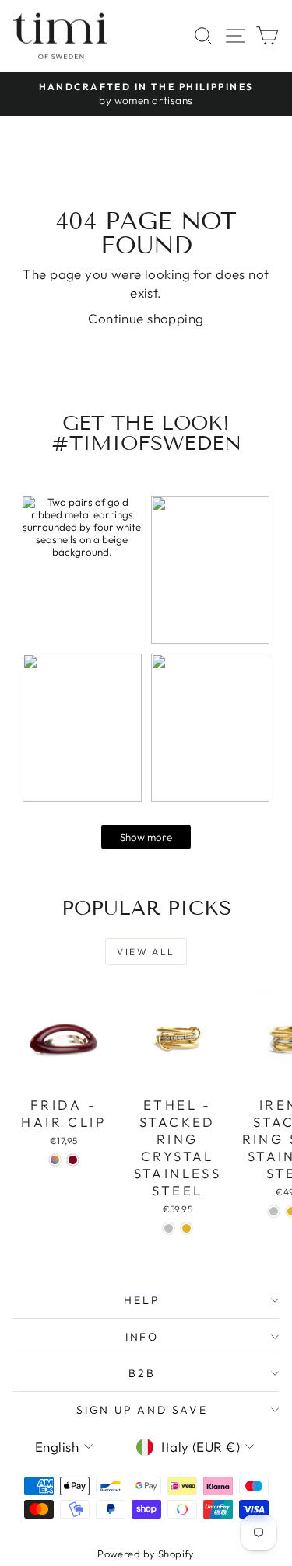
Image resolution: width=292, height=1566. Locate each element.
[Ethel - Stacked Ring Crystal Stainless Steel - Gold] (186, 1228)
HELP (142, 1300)
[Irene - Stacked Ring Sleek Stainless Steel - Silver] (274, 1211)
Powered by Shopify (146, 1553)
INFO (142, 1337)
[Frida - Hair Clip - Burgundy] (73, 1160)
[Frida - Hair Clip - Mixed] (55, 1160)
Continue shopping (145, 318)
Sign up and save (142, 1410)
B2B (141, 1373)
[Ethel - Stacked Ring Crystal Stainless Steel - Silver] (168, 1228)
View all (145, 951)
